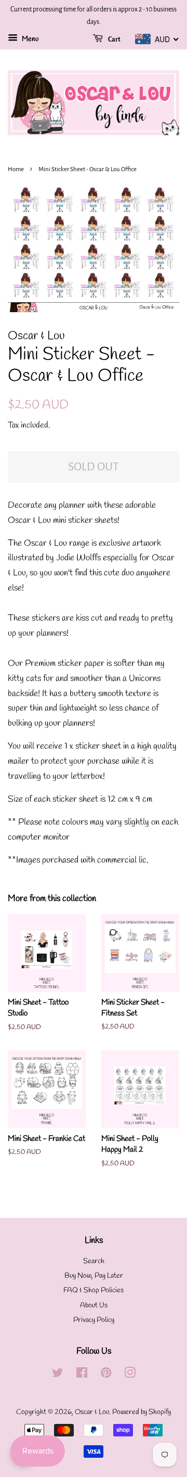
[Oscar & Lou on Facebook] (82, 1375)
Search (93, 1261)
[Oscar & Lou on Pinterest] (106, 1375)
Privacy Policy (93, 1320)
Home (16, 169)
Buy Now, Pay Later (93, 1276)
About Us (94, 1306)
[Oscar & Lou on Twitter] (57, 1375)
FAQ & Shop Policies (93, 1290)
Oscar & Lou (92, 1412)
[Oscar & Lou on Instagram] (130, 1375)
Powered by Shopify (141, 1412)
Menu (29, 39)
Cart (114, 39)
